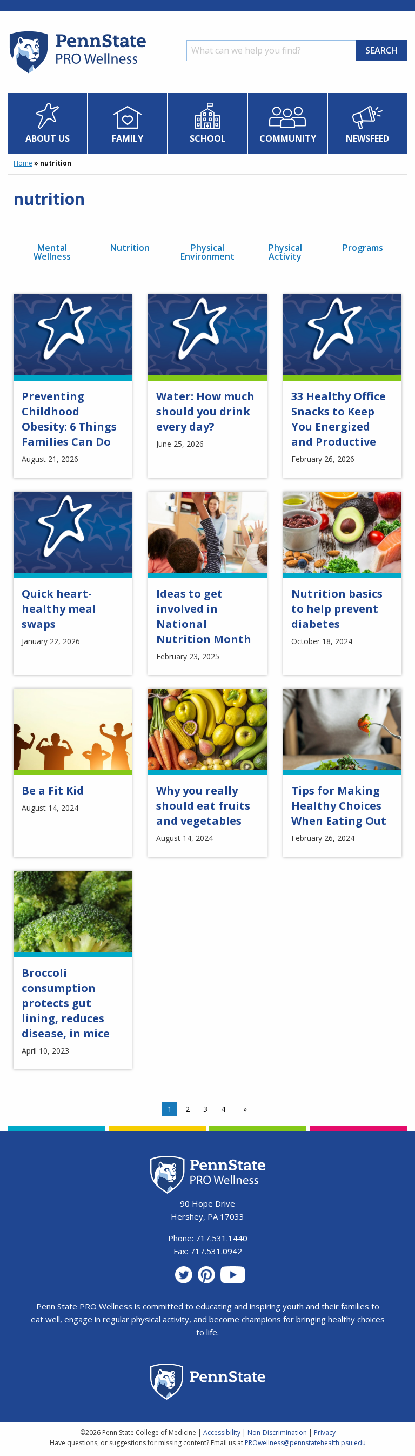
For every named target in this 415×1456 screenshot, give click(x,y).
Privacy (325, 1432)
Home (23, 163)
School (208, 138)
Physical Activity (285, 252)
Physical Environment (207, 252)
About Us (47, 138)
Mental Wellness (52, 252)
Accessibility (221, 1432)
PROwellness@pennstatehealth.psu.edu (305, 1442)
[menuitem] (48, 123)
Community (287, 138)
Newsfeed (367, 138)
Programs (363, 248)
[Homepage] (77, 73)
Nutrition (130, 248)
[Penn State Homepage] (207, 1383)
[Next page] (242, 1109)
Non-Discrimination (277, 1432)
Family (127, 138)
